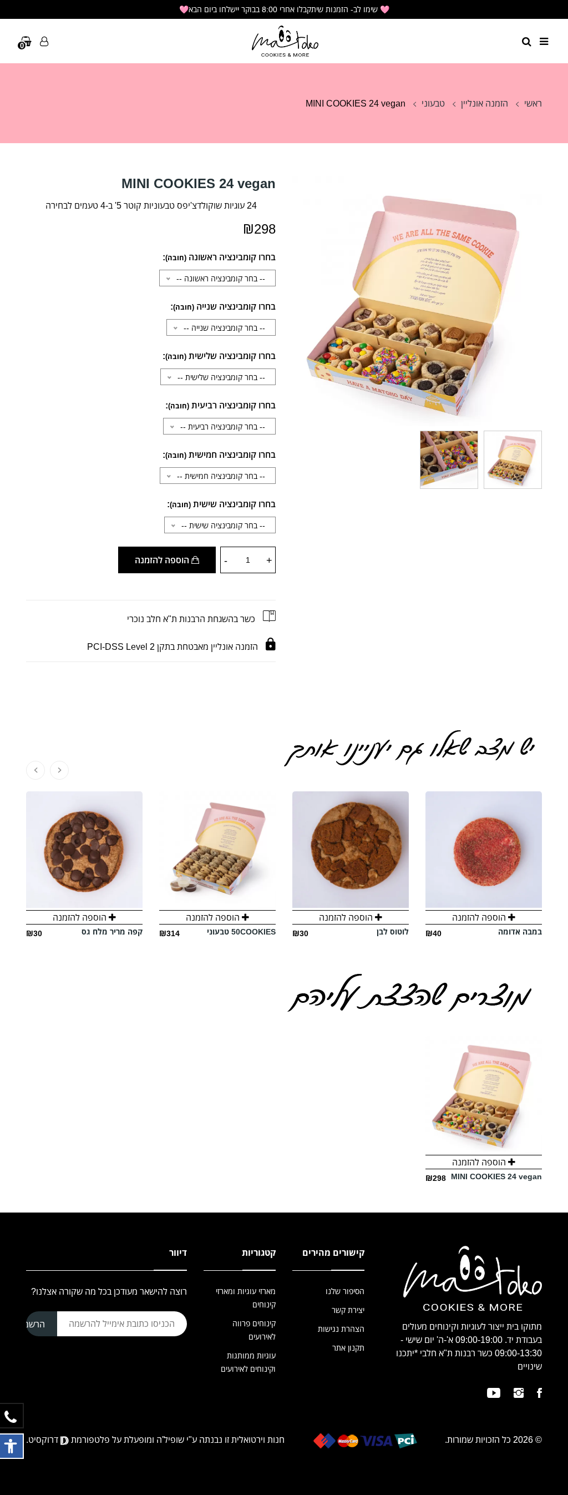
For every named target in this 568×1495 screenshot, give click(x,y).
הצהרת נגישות (341, 1329)
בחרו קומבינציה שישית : (221, 504)
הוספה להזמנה (163, 560)
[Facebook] (539, 1392)
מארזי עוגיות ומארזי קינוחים (246, 1298)
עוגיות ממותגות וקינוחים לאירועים (248, 1362)
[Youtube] (493, 1392)
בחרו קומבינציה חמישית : (219, 454)
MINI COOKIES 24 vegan (496, 1176)
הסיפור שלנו (345, 1291)
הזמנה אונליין (484, 103)
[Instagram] (519, 1392)
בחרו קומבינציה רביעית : (220, 405)
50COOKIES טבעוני (241, 932)
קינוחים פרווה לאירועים (254, 1330)
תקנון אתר (348, 1347)
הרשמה (31, 1324)
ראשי (533, 103)
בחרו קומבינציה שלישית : (219, 356)
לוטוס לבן (393, 932)
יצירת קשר (348, 1310)
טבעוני (433, 103)
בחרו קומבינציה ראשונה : (219, 257)
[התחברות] (44, 41)
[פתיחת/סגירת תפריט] (544, 41)
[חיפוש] (526, 41)
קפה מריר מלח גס (112, 932)
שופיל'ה (170, 1439)
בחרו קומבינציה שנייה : (223, 306)
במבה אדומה (520, 932)
